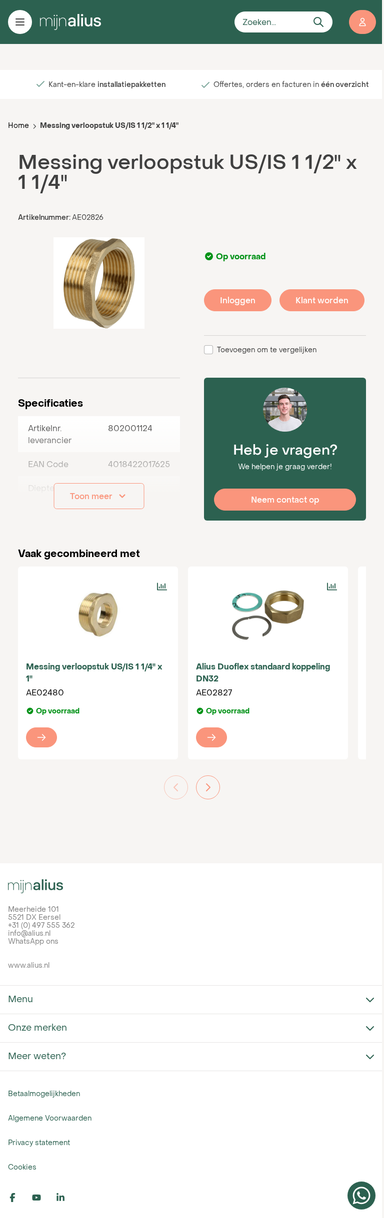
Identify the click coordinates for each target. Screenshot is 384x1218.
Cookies (22, 1167)
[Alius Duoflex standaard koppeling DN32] (268, 614)
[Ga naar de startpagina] (133, 21)
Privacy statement (39, 1142)
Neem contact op (285, 500)
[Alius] (192, 886)
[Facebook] (18, 1197)
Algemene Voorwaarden (50, 1118)
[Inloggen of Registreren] (362, 22)
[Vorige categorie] (176, 787)
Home (18, 125)
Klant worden (322, 300)
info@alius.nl (29, 933)
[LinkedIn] (66, 1197)
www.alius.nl (29, 965)
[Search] (318, 21)
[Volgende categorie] (208, 787)
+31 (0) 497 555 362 (41, 925)
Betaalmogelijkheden (44, 1093)
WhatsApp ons (33, 941)
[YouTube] (42, 1197)
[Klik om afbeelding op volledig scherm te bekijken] (99, 282)
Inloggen (238, 300)
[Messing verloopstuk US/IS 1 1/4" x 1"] (98, 614)
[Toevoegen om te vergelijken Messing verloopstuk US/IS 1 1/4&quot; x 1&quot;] (162, 587)
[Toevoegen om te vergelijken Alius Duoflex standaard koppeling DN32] (332, 587)
